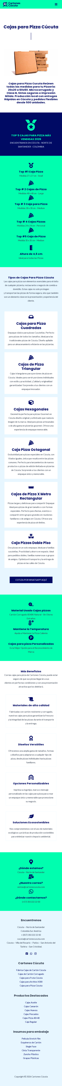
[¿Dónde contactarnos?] (31, 891)
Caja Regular (31, 1022)
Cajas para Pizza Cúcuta (31, 985)
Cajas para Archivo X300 (31, 982)
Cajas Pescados (31, 1014)
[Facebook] (27, 953)
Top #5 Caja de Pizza (31, 236)
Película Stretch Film (31, 1038)
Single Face (31, 1046)
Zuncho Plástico (31, 1054)
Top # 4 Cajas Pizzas (31, 221)
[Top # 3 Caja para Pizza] (31, 197)
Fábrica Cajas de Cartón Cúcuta (31, 970)
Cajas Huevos (31, 1010)
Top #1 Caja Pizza (31, 171)
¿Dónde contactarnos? (31, 897)
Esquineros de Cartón (31, 1042)
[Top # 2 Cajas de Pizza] (31, 183)
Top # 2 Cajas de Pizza (31, 189)
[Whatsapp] (31, 953)
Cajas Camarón (31, 1006)
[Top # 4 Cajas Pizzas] (31, 215)
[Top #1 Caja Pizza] (31, 165)
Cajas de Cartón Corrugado (31, 974)
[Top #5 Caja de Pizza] (31, 230)
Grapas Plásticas (31, 1058)
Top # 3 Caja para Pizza (31, 204)
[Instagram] (35, 953)
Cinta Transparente (31, 1050)
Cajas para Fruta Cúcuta (31, 978)
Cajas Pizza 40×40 (31, 1018)
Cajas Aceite (31, 1002)
